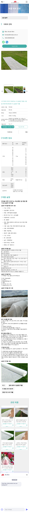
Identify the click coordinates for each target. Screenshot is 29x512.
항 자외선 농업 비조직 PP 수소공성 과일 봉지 (7, 466)
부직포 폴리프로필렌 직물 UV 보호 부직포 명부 (7, 444)
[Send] (27, 509)
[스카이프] (7, 42)
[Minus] (27, 475)
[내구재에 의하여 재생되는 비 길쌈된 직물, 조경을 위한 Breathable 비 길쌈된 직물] (14, 67)
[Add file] (2, 509)
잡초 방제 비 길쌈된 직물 (16, 385)
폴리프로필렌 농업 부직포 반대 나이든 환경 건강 (21, 421)
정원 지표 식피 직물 (7, 392)
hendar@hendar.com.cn (11, 34)
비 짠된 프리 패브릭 (7, 388)
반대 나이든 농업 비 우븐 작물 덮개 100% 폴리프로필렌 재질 (7, 421)
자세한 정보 (9, 132)
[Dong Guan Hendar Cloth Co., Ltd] (15, 2)
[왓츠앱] (3, 42)
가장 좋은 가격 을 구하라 (9, 126)
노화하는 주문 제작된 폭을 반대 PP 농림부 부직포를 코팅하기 (21, 444)
